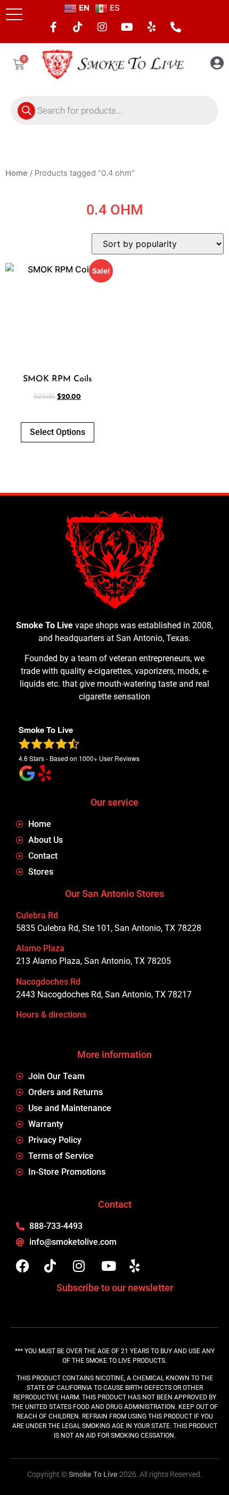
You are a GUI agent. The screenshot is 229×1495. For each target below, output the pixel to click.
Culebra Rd (37, 915)
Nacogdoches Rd (48, 982)
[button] (14, 14)
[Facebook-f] (53, 27)
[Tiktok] (77, 27)
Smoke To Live (93, 1474)
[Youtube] (126, 27)
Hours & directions (51, 1015)
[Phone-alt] (175, 27)
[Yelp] (151, 27)
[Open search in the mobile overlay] (114, 110)
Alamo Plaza (40, 948)
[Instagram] (102, 27)
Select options (57, 432)
